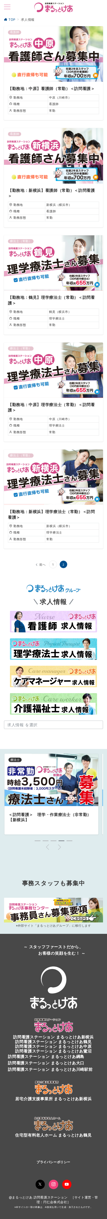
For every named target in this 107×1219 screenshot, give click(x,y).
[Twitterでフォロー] (40, 1184)
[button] (38, 840)
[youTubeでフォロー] (67, 1184)
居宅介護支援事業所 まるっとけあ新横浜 (53, 1098)
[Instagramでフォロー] (53, 1184)
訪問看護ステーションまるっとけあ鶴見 (53, 1041)
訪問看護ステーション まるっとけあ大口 (46, 1062)
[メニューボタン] (7, 7)
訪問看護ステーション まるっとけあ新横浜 (53, 1036)
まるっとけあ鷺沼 (75, 1050)
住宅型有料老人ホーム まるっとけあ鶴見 (53, 1135)
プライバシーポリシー (53, 1162)
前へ (42, 564)
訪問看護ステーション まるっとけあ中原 (53, 1046)
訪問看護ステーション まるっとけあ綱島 (46, 1056)
